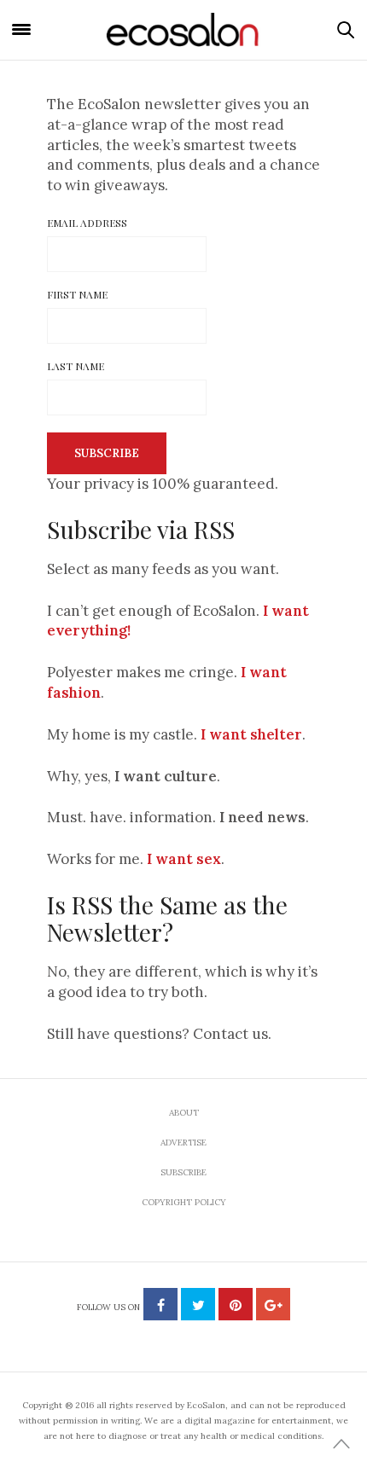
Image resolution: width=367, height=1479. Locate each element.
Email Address (87, 223)
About (184, 1112)
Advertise (183, 1142)
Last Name (75, 366)
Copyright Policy (184, 1202)
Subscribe (183, 1172)
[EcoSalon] (183, 30)
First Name (77, 294)
